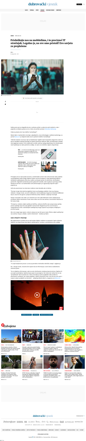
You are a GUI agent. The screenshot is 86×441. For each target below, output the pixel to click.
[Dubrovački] (43, 4)
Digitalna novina (71, 430)
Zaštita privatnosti (31, 430)
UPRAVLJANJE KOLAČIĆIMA (43, 434)
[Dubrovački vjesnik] (39, 424)
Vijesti (26, 10)
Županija (32, 10)
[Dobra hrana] (54, 421)
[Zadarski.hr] (49, 424)
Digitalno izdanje (50, 10)
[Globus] (31, 421)
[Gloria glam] (47, 421)
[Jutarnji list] (9, 421)
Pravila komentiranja (42, 430)
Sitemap (81, 430)
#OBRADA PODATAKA (26, 314)
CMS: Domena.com (54, 437)
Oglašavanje (63, 430)
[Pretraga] (84, 4)
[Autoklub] (69, 421)
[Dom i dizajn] (62, 421)
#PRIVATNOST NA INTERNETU (46, 314)
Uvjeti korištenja (6, 430)
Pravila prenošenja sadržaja (18, 430)
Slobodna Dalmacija (50, 129)
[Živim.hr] (38, 421)
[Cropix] (28, 424)
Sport (37, 10)
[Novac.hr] (79, 421)
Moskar (42, 10)
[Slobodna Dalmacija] (20, 421)
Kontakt (57, 430)
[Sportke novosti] (25, 421)
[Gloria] (43, 421)
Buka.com (17, 137)
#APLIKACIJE (36, 314)
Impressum (51, 430)
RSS (77, 430)
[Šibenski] (57, 424)
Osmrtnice (58, 10)
